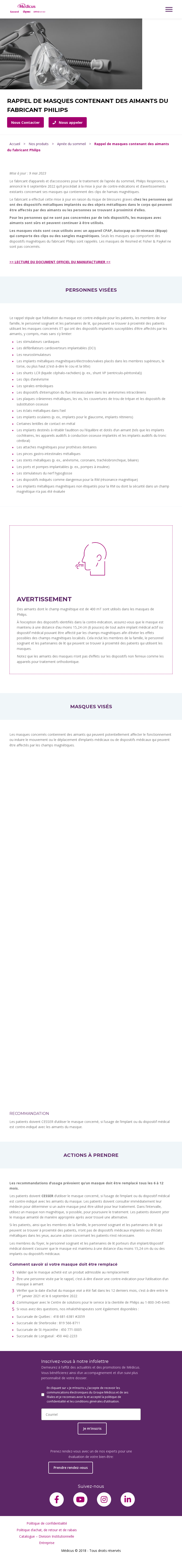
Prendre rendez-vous (71, 1467)
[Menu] (169, 9)
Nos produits (39, 144)
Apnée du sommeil (71, 144)
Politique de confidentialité (47, 1523)
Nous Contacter (25, 122)
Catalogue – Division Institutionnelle (46, 1536)
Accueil (14, 144)
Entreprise (47, 1542)
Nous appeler (70, 122)
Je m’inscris (92, 1428)
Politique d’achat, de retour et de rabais (47, 1530)
